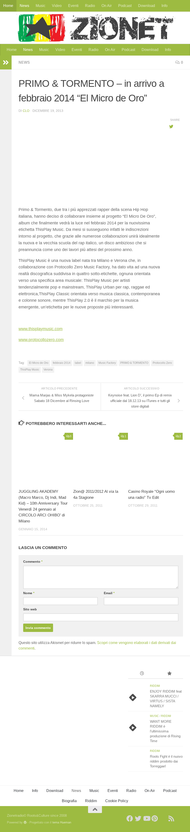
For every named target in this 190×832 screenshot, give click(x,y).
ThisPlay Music (29, 369)
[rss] (171, 818)
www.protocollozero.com (41, 339)
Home (8, 6)
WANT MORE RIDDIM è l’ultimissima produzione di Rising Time (165, 731)
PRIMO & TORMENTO (134, 362)
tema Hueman (61, 822)
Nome (28, 593)
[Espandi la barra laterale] (6, 62)
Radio (90, 6)
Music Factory (107, 362)
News (24, 6)
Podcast (125, 6)
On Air (106, 6)
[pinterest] (155, 818)
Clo (26, 111)
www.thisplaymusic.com (41, 329)
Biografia (69, 801)
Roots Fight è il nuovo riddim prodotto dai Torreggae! (166, 761)
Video (57, 6)
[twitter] (138, 818)
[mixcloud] (180, 818)
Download (146, 6)
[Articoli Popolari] (169, 674)
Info (165, 6)
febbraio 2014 (61, 362)
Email (109, 593)
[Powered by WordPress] (25, 822)
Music (40, 6)
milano (90, 362)
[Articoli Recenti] (142, 674)
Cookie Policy (116, 801)
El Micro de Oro (38, 362)
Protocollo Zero (162, 362)
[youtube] (146, 818)
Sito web (30, 609)
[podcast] (163, 818)
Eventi (73, 6)
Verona (48, 369)
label (78, 362)
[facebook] (130, 818)
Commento (32, 561)
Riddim (155, 686)
